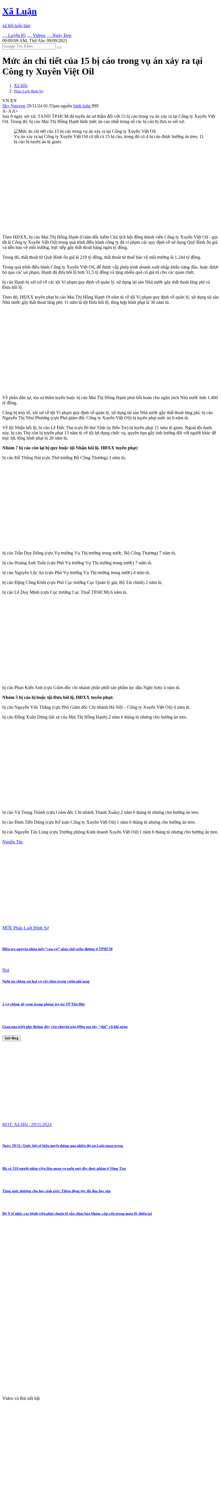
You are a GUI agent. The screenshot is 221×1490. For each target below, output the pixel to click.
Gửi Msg (11, 1038)
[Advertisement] (110, 189)
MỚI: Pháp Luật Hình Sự (25, 927)
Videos (38, 35)
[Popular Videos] (29, 37)
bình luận (82, 105)
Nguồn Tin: (12, 841)
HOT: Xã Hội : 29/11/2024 (27, 1124)
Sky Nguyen (13, 105)
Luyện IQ (16, 35)
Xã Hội (20, 85)
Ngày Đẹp (61, 35)
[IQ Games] (4, 37)
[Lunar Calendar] (49, 37)
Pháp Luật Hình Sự (28, 91)
